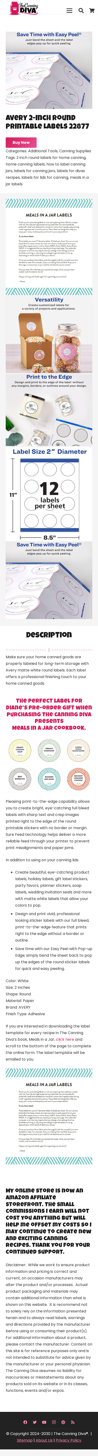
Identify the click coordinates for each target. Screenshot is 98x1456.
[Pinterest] (63, 1422)
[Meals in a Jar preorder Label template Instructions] (49, 247)
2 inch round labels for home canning (51, 157)
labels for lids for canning (44, 177)
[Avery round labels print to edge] (49, 410)
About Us (44, 1440)
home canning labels (25, 164)
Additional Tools (43, 151)
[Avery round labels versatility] (49, 334)
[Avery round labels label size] (49, 494)
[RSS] (73, 1422)
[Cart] (92, 11)
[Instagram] (54, 1422)
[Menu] (69, 11)
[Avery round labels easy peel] (49, 580)
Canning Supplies (75, 151)
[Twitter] (34, 1422)
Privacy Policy (68, 1440)
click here (65, 1039)
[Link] (33, 7)
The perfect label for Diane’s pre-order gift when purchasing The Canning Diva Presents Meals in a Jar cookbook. (49, 715)
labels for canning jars (34, 171)
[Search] (81, 11)
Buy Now (21, 142)
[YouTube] (44, 1422)
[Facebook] (25, 1422)
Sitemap (25, 1440)
